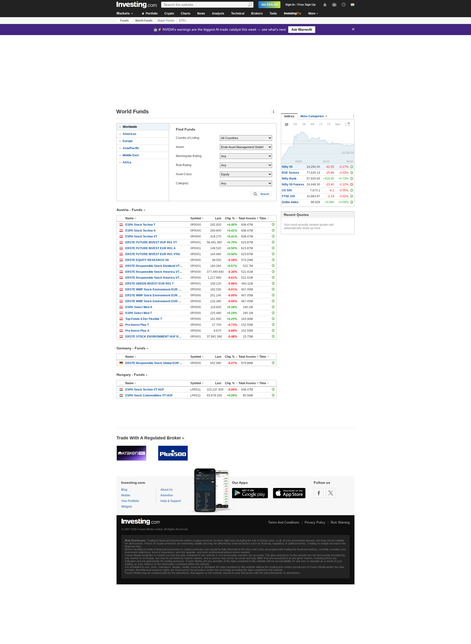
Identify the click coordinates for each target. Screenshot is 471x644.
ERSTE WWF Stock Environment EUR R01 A (154, 289)
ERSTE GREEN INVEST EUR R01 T (149, 283)
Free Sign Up (306, 4)
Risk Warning (340, 522)
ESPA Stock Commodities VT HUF (149, 395)
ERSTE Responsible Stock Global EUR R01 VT (154, 363)
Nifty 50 (287, 167)
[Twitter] (331, 493)
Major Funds (165, 20)
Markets (123, 13)
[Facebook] (319, 493)
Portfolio (151, 13)
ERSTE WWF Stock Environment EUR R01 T (154, 295)
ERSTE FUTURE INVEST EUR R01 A (150, 248)
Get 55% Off (269, 4)
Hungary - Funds (131, 375)
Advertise (166, 495)
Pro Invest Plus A (137, 330)
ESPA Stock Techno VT (141, 236)
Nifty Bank (289, 178)
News (201, 13)
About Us (166, 489)
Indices (289, 116)
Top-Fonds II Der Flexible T (143, 319)
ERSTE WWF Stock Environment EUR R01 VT (154, 301)
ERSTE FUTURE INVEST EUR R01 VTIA (152, 254)
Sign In (290, 4)
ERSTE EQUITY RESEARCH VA (147, 260)
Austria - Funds (130, 210)
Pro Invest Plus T (137, 325)
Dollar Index (290, 202)
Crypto (169, 13)
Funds (124, 20)
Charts (185, 13)
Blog (124, 489)
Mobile (125, 495)
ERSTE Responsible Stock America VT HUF (154, 272)
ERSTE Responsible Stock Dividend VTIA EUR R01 (154, 266)
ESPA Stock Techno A (140, 230)
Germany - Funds (131, 348)
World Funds (144, 20)
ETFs (182, 20)
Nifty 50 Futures (293, 184)
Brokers (257, 13)
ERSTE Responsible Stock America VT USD (154, 277)
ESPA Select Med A (138, 307)
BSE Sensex (290, 172)
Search (265, 194)
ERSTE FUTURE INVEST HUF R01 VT (151, 242)
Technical (237, 13)
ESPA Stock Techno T (140, 224)
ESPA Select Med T (138, 313)
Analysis (218, 13)
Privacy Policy (315, 522)
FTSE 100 (288, 196)
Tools (273, 13)
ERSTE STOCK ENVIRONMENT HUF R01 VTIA (154, 336)
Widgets (126, 506)
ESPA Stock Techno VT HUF (144, 389)
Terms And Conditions (283, 522)
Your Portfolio (130, 501)
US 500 (287, 190)
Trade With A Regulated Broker (149, 437)
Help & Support (170, 501)
